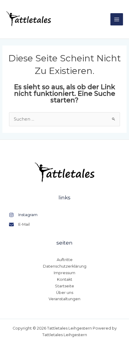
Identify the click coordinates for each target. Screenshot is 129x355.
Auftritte (65, 259)
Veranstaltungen (64, 299)
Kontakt (64, 279)
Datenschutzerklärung (64, 266)
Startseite (64, 286)
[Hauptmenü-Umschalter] (116, 19)
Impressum (64, 273)
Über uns (64, 292)
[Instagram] (23, 215)
